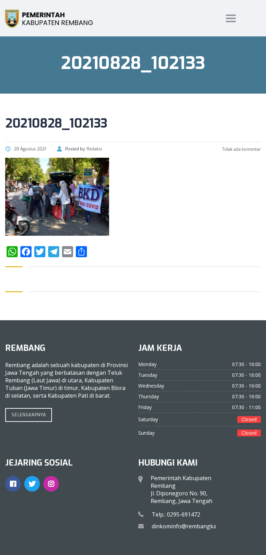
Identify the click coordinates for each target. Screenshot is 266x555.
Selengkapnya (28, 415)
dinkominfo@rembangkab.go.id (192, 526)
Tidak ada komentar (241, 149)
